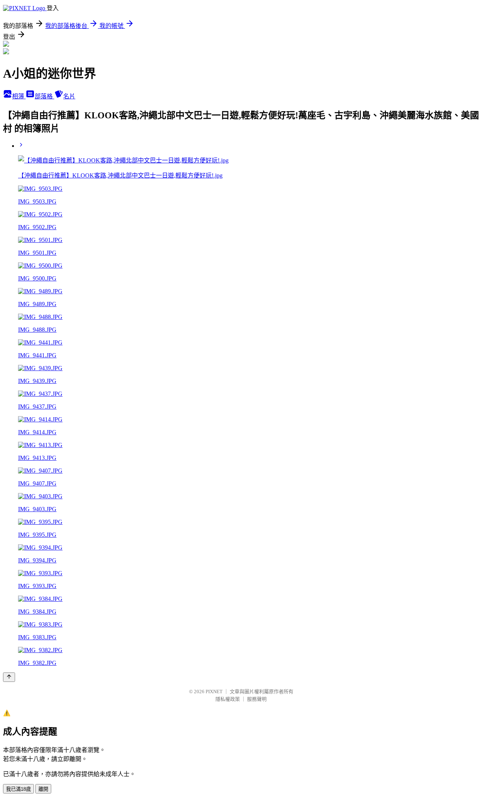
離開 (43, 789)
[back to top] (9, 677)
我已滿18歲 (18, 789)
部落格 (44, 96)
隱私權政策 (227, 699)
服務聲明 (257, 699)
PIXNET (214, 691)
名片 (69, 96)
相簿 (19, 96)
